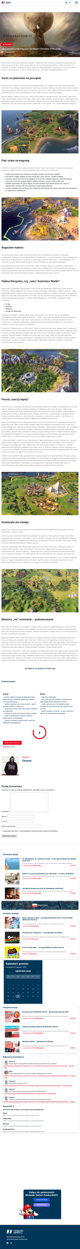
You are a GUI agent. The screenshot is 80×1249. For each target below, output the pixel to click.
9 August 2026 (52, 1093)
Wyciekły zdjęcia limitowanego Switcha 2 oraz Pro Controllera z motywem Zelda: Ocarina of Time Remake (35, 1066)
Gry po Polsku (42, 905)
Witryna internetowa (8, 826)
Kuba (10, 1071)
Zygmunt (12, 1081)
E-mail (4, 821)
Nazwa (4, 816)
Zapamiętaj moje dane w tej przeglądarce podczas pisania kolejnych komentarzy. (30, 831)
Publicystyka (37, 865)
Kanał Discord (42, 1204)
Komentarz (5, 811)
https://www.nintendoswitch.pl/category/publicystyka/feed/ (23, 1121)
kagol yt (12, 1089)
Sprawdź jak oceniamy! (12, 743)
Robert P (12, 1061)
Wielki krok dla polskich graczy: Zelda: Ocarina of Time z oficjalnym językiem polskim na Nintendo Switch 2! (36, 1076)
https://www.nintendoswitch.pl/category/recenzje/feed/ (22, 1126)
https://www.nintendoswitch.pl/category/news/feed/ (21, 1115)
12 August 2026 (67, 1085)
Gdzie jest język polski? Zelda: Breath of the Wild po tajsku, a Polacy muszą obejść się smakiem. (33, 1085)
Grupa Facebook (42, 1199)
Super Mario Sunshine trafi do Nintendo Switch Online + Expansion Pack (25, 1093)
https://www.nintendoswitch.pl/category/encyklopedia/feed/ (23, 1131)
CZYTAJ (73, 865)
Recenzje (7, 55)
